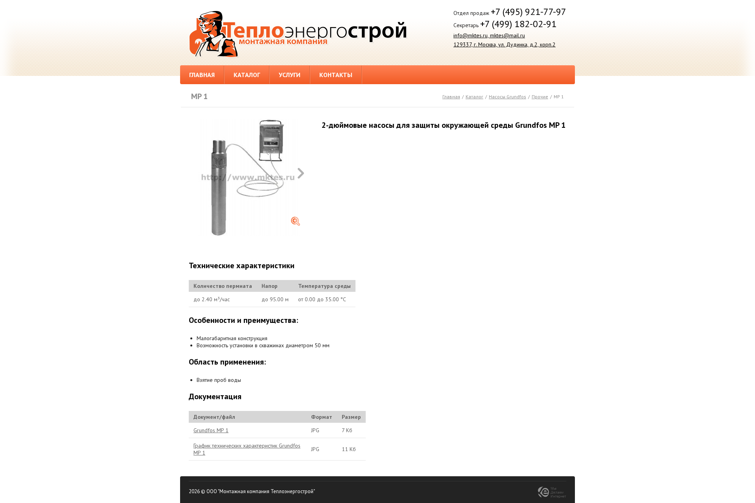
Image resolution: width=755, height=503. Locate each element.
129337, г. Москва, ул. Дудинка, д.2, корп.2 (504, 44)
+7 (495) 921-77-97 (528, 12)
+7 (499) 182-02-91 (518, 24)
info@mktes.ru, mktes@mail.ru (489, 35)
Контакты (335, 75)
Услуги (289, 75)
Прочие (540, 96)
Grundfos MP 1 (210, 430)
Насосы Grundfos (507, 96)
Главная (202, 75)
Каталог (247, 75)
